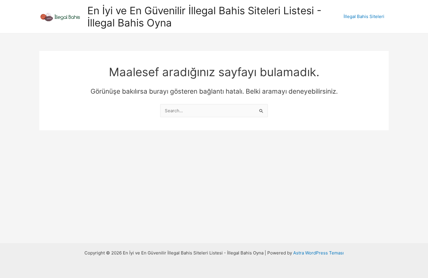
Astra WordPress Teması (318, 253)
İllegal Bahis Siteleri (364, 16)
